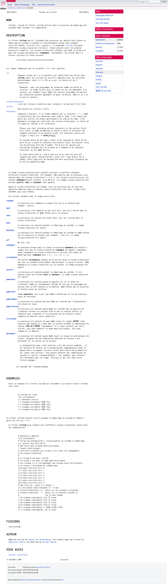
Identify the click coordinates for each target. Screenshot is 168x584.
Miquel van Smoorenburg (40, 539)
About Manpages (22, 4)
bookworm (11, 8)
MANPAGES (11, 1)
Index (10, 4)
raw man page (102, 23)
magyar (99, 76)
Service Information (46, 4)
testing (99, 47)
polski (98, 83)
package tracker (103, 19)
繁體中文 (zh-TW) (103, 91)
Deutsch (99, 61)
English (99, 65)
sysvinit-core (21, 8)
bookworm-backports (105, 43)
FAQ (33, 4)
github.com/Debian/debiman (31, 580)
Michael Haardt (50, 542)
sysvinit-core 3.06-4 (42, 567)
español (99, 68)
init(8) (69, 45)
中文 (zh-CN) (101, 87)
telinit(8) (22, 555)
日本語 (99, 79)
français (99, 72)
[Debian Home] (3, 5)
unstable (99, 51)
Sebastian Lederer (17, 542)
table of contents (104, 29)
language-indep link (104, 15)
